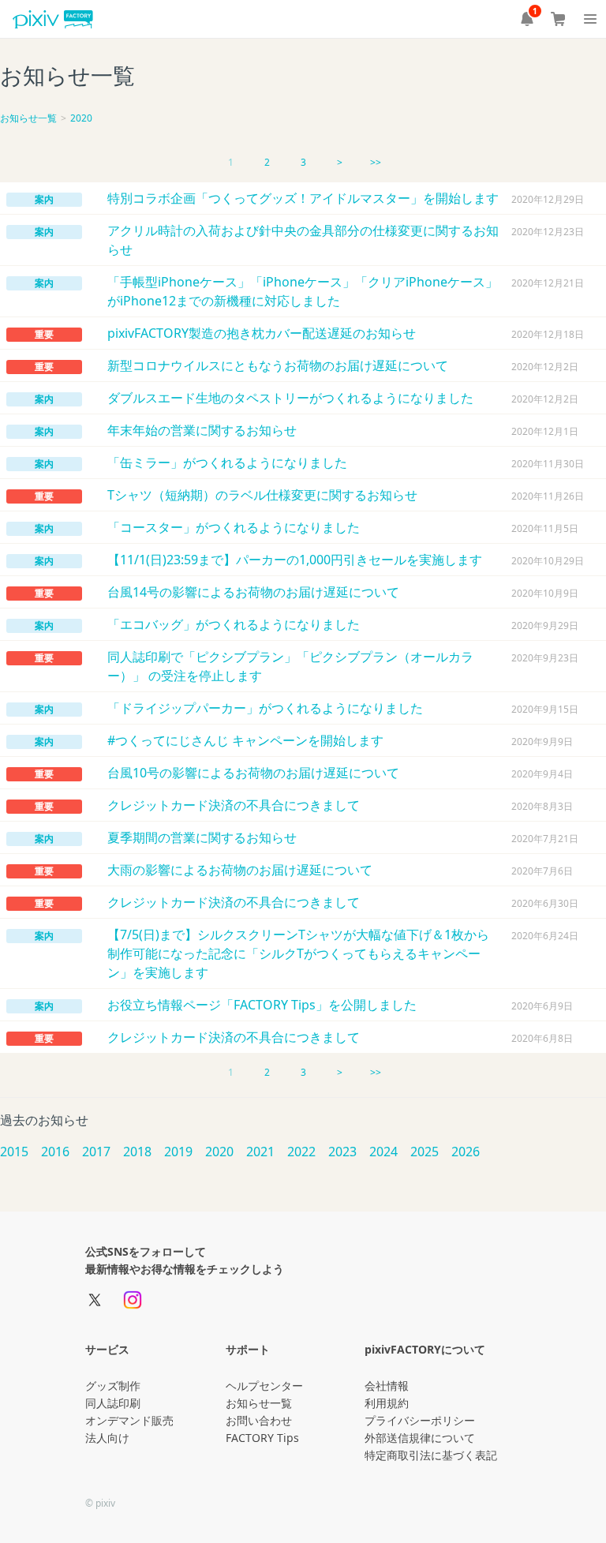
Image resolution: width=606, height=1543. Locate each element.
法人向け (107, 1437)
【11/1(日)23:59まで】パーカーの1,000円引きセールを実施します (294, 559)
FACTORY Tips (262, 1437)
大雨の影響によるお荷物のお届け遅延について (239, 869)
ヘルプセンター (264, 1385)
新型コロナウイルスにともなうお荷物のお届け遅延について (277, 365)
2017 (96, 1151)
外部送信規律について (420, 1437)
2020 (81, 118)
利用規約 (387, 1402)
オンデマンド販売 (129, 1420)
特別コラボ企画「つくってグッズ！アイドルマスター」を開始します (303, 198)
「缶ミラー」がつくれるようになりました (227, 462)
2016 (55, 1151)
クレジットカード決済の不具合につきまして (233, 805)
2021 (260, 1151)
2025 (424, 1151)
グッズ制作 (112, 1385)
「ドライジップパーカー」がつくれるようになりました (265, 708)
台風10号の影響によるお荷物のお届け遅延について (253, 772)
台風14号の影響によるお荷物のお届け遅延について (253, 592)
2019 (178, 1151)
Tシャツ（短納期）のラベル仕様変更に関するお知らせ (262, 495)
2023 (342, 1151)
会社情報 (387, 1385)
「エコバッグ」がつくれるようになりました (233, 624)
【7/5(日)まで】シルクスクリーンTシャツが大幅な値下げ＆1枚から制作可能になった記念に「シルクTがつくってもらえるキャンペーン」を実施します (298, 953)
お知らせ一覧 (28, 118)
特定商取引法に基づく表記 (431, 1454)
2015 (14, 1151)
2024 (383, 1151)
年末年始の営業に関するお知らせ (202, 430)
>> (375, 162)
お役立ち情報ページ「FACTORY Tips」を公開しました (262, 1004)
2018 (137, 1151)
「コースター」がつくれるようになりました (233, 527)
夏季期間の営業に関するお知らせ (202, 837)
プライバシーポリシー (420, 1420)
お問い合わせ (259, 1420)
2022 (301, 1151)
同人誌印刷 (112, 1402)
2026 (465, 1151)
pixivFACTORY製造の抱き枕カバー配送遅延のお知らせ (261, 333)
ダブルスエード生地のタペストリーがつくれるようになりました (290, 397)
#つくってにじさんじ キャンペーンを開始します (245, 740)
